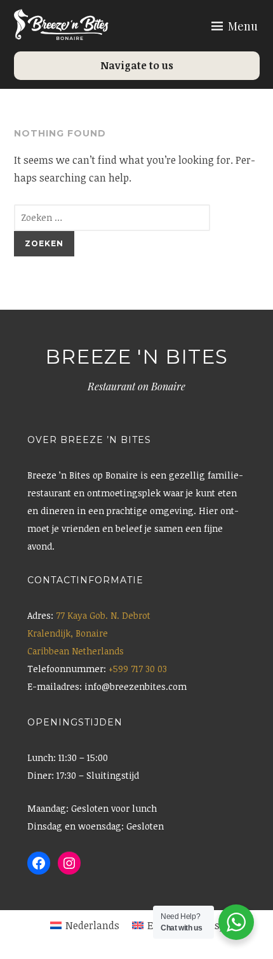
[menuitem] (85, 925)
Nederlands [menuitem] (92, 925)
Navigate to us (136, 65)
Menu (243, 26)
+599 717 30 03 (138, 669)
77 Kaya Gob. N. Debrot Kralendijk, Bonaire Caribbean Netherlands (88, 633)
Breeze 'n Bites (136, 357)
